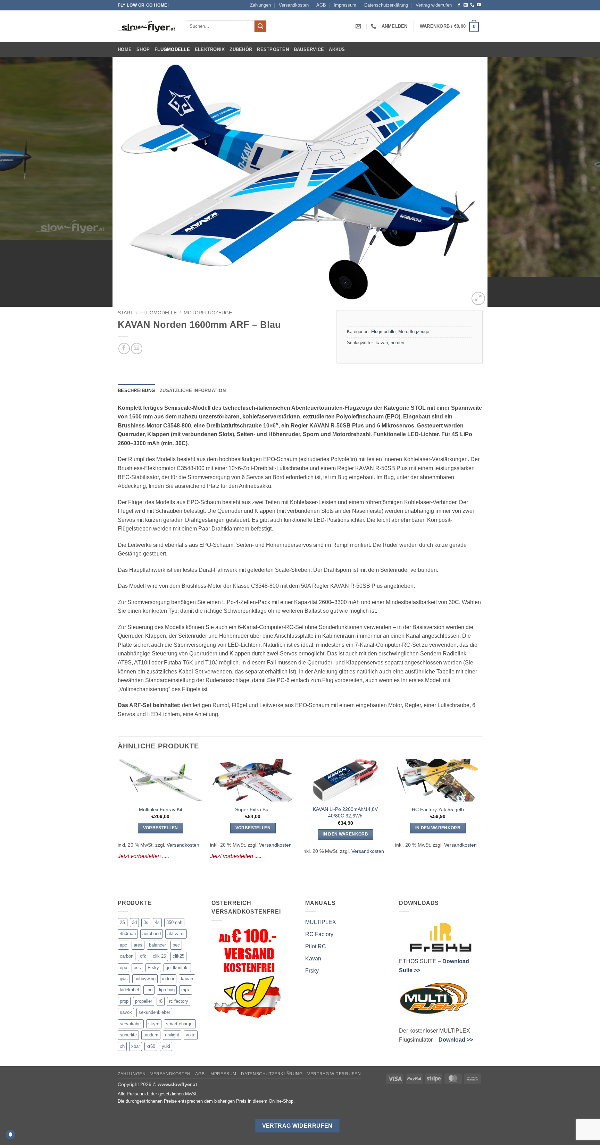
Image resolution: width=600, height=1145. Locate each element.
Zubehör (241, 49)
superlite (128, 1034)
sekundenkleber (154, 1012)
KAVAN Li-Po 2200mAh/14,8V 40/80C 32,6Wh (345, 812)
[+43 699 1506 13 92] (374, 26)
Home (125, 49)
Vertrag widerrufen (434, 5)
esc (137, 967)
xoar (135, 1046)
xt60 (151, 1046)
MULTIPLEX (320, 922)
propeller (143, 1001)
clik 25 (159, 956)
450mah (128, 933)
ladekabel (129, 989)
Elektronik (210, 49)
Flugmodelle (172, 49)
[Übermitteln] (260, 26)
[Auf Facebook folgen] (459, 5)
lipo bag (167, 989)
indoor (168, 978)
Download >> (456, 1040)
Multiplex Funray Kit (160, 809)
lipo (148, 989)
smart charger (180, 1023)
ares (138, 945)
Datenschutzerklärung (386, 5)
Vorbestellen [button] (160, 828)
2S (122, 922)
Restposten (273, 49)
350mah (174, 922)
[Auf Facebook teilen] (124, 348)
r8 (160, 1001)
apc (123, 945)
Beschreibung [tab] (136, 390)
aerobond (151, 933)
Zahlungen (260, 5)
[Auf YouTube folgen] (479, 5)
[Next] (579, 182)
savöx (126, 1012)
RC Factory (319, 934)
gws (124, 978)
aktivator (176, 933)
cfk (143, 956)
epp (123, 967)
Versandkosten (294, 5)
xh (122, 1046)
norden (397, 342)
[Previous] (21, 182)
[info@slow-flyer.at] (359, 26)
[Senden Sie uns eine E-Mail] (466, 5)
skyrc (153, 1023)
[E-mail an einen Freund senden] (136, 348)
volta (190, 1034)
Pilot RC (315, 946)
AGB (321, 5)
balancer (157, 945)
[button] (394, 26)
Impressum (345, 5)
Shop (143, 49)
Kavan (313, 958)
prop (124, 1001)
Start (125, 312)
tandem (150, 1034)
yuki (166, 1046)
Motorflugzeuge (208, 312)
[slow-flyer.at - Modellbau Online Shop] (146, 26)
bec (176, 945)
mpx (185, 989)
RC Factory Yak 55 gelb (438, 809)
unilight (172, 1034)
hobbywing (145, 978)
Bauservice (309, 49)
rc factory (178, 1001)
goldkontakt (177, 967)
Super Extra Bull (252, 809)
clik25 (178, 956)
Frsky (153, 967)
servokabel (131, 1023)
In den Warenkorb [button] (345, 834)
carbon (126, 956)
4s (157, 922)
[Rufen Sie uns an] (472, 5)
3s (145, 922)
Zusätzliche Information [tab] (193, 390)
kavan (382, 342)
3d (134, 922)
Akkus (337, 49)
